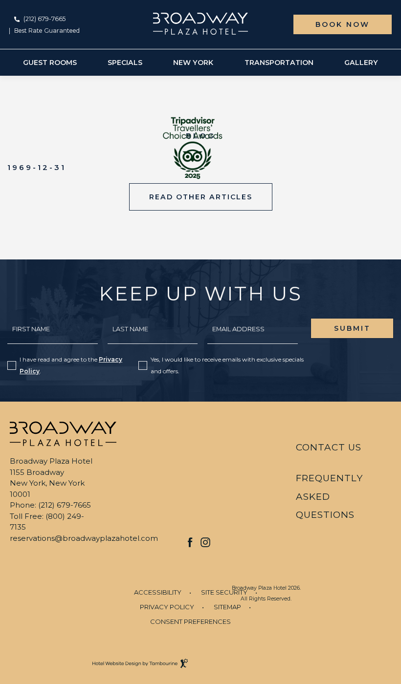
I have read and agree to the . (71, 365)
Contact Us (328, 447)
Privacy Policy (167, 607)
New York (193, 62)
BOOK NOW (342, 24)
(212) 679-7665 (44, 19)
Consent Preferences (190, 621)
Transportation (279, 62)
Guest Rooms (50, 62)
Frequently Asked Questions (329, 496)
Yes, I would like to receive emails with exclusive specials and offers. (227, 365)
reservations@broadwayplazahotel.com (84, 538)
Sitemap (227, 607)
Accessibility (157, 592)
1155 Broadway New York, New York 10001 (47, 483)
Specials (125, 62)
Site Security (224, 592)
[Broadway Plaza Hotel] (201, 23)
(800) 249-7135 (47, 522)
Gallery (361, 62)
